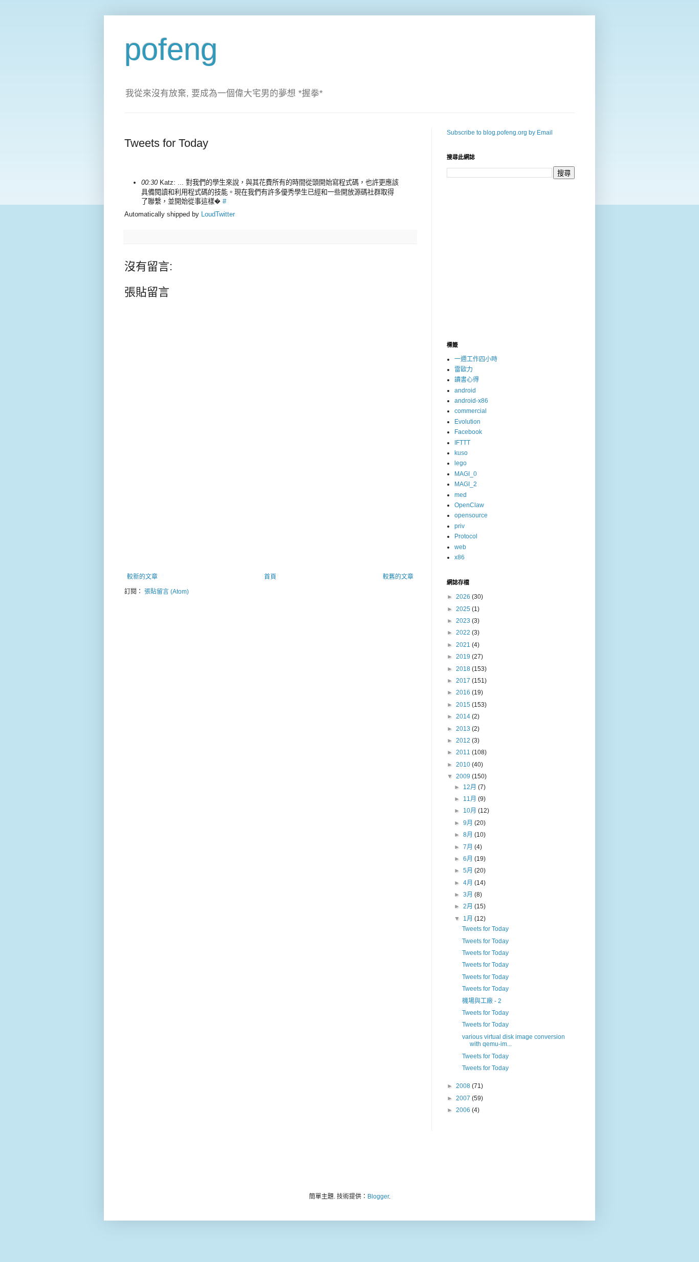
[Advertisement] (270, 545)
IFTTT (462, 442)
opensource (471, 515)
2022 (464, 632)
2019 (464, 656)
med (460, 494)
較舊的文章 (398, 576)
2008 (464, 1086)
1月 (468, 918)
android (465, 390)
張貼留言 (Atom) (166, 591)
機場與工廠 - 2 (481, 1001)
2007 (464, 1098)
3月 (468, 894)
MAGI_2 (465, 484)
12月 (470, 787)
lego (460, 463)
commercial (470, 411)
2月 (468, 906)
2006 (464, 1110)
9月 (468, 822)
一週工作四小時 (475, 359)
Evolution (467, 421)
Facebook (468, 432)
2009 (464, 776)
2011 (464, 752)
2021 (464, 644)
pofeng (170, 49)
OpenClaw (469, 505)
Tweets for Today (485, 928)
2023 (464, 620)
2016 (464, 692)
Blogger (378, 1196)
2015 (464, 704)
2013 (464, 728)
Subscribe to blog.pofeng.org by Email (500, 132)
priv (459, 526)
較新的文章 (142, 576)
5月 (468, 870)
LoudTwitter (218, 214)
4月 (468, 882)
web (460, 547)
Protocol (465, 536)
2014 (464, 716)
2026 (464, 596)
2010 (464, 764)
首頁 (270, 576)
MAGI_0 (465, 473)
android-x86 (471, 400)
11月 (470, 798)
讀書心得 (466, 379)
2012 (464, 740)
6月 (468, 858)
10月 (470, 810)
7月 (468, 847)
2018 (464, 668)
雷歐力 (463, 369)
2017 (464, 680)
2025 (464, 609)
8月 (468, 834)
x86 (459, 557)
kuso (461, 452)
